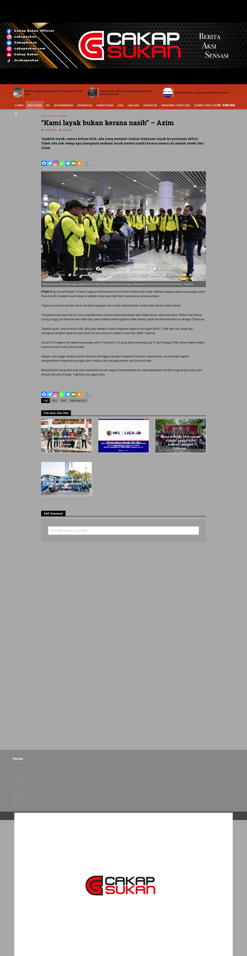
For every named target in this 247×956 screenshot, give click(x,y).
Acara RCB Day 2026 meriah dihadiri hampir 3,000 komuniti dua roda (50, 93)
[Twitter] (50, 160)
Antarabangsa (63, 105)
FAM (63, 400)
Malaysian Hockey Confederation (28, 782)
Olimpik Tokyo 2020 (206, 105)
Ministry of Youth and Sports (26, 788)
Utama (19, 105)
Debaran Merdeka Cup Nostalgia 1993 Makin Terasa (201, 92)
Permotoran (105, 105)
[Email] (73, 160)
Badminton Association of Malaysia (29, 772)
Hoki (120, 105)
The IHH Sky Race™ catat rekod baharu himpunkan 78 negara (66, 483)
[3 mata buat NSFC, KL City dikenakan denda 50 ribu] (93, 93)
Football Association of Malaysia (28, 777)
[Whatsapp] (61, 160)
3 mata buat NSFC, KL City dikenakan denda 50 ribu (126, 92)
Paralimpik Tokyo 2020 (175, 105)
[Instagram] (55, 160)
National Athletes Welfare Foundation (30, 793)
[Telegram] (67, 160)
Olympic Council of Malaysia (26, 803)
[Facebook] (44, 160)
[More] (79, 160)
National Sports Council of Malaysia (29, 798)
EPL (48, 105)
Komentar (150, 105)
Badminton (84, 105)
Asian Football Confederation (27, 767)
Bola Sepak (35, 105)
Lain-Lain (133, 105)
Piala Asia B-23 (78, 400)
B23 (54, 400)
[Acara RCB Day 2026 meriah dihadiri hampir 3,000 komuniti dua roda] (18, 93)
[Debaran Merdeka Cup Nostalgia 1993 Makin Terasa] (168, 93)
